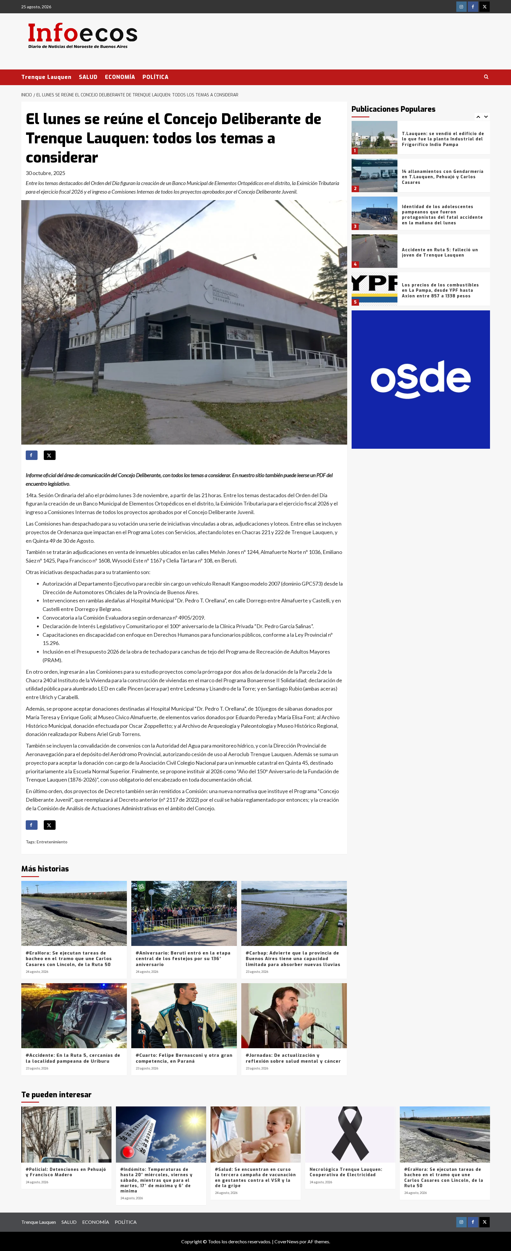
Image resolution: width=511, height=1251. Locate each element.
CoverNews (286, 1241)
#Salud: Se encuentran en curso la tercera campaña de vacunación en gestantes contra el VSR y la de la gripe (255, 1178)
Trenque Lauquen (46, 77)
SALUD (88, 77)
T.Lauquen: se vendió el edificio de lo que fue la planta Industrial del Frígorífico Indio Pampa (443, 139)
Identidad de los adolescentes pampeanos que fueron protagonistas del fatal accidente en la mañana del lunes (442, 215)
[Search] (486, 77)
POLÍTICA (156, 77)
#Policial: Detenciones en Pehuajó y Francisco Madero (66, 1172)
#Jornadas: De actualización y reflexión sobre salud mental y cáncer (293, 1058)
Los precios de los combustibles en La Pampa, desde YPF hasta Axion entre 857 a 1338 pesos (440, 290)
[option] (421, 140)
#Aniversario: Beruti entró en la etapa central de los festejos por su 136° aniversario (183, 959)
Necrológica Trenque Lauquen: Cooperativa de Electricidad (346, 1172)
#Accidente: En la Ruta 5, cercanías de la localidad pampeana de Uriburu (73, 1058)
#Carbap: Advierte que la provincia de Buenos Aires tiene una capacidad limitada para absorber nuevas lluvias (293, 959)
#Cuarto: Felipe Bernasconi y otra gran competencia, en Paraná (184, 1058)
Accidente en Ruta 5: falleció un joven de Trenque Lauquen (440, 252)
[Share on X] (50, 455)
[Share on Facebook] (32, 455)
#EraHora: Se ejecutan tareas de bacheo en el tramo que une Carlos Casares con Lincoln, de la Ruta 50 (69, 959)
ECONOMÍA (120, 77)
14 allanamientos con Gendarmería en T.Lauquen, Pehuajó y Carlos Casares (442, 177)
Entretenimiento (52, 841)
